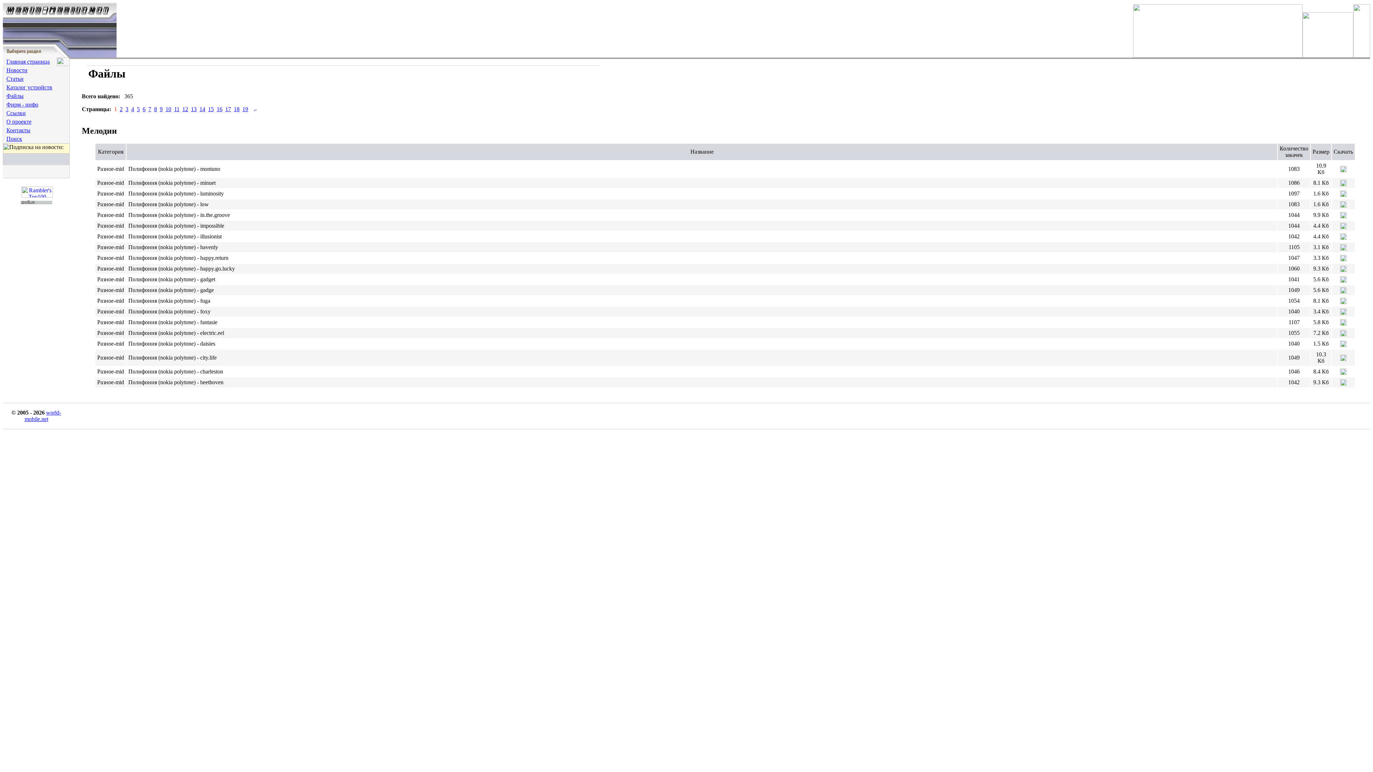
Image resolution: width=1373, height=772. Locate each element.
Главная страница (28, 62)
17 (228, 109)
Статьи (15, 79)
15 (211, 109)
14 (202, 109)
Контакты (18, 130)
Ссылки (16, 113)
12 (185, 109)
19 (245, 109)
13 (194, 109)
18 (237, 109)
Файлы (15, 96)
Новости (17, 70)
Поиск (14, 139)
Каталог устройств (29, 87)
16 (219, 109)
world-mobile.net (43, 416)
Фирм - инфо (22, 105)
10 (168, 109)
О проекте (18, 122)
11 (176, 109)
